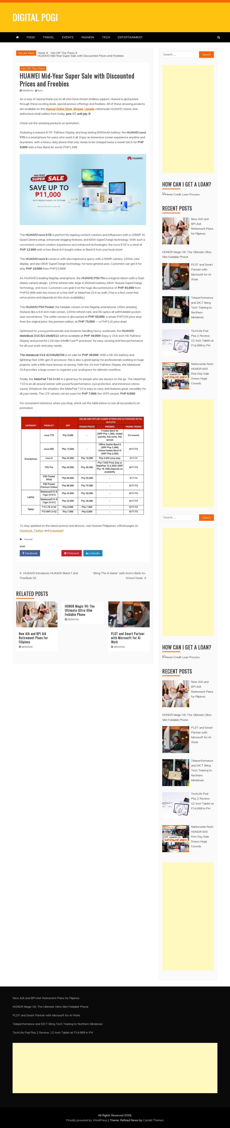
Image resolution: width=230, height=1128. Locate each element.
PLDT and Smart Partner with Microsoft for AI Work (128, 637)
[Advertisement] (188, 119)
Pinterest (72, 553)
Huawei (28, 539)
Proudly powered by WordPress (87, 1120)
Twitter (38, 530)
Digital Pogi (35, 17)
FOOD (31, 37)
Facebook (26, 530)
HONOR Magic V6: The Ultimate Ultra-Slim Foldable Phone (80, 610)
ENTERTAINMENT (130, 37)
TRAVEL (48, 37)
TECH (106, 37)
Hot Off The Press (33, 68)
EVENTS (67, 37)
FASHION (87, 37)
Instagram (56, 530)
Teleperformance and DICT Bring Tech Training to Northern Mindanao (58, 1024)
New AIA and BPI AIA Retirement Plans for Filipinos (33, 637)
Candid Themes (153, 1120)
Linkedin (94, 553)
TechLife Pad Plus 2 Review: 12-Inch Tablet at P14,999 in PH (53, 1032)
